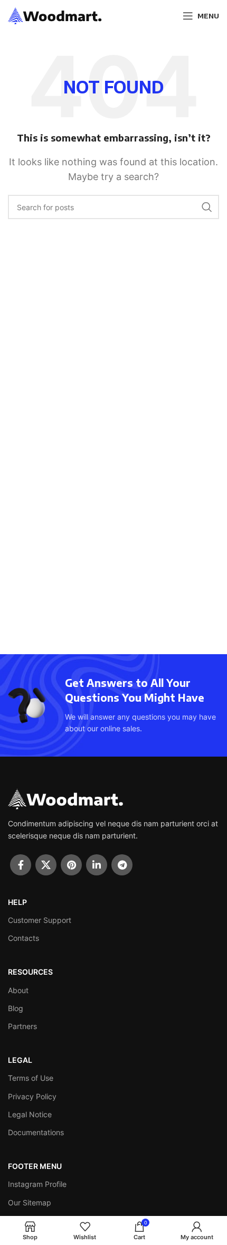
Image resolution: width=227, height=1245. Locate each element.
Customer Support (39, 920)
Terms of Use (30, 1077)
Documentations (36, 1132)
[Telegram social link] (122, 864)
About (18, 990)
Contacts (23, 937)
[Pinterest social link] (71, 864)
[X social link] (45, 864)
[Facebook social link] (20, 864)
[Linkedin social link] (96, 864)
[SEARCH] (207, 207)
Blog (15, 1008)
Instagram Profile (37, 1184)
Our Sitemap (29, 1202)
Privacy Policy (32, 1096)
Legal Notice (30, 1114)
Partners (22, 1026)
